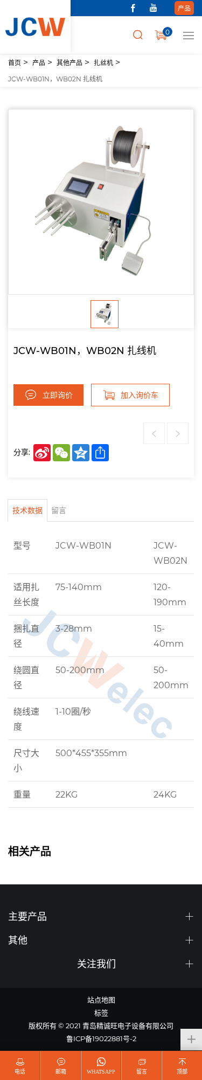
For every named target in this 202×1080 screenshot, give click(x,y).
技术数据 (27, 510)
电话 (20, 1072)
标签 (101, 1012)
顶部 (182, 1072)
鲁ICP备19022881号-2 (101, 1038)
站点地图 (101, 999)
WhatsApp (101, 1072)
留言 (58, 510)
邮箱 (60, 1072)
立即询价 (58, 395)
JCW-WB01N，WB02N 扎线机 (55, 78)
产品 (184, 8)
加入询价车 (139, 395)
